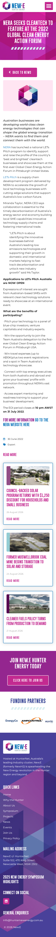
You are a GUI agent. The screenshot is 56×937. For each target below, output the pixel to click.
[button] (49, 6)
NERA (7, 147)
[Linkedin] (6, 901)
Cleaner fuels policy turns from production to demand (26, 621)
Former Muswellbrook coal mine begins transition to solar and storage (27, 562)
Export (11, 444)
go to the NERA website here (25, 422)
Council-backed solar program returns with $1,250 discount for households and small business (28, 497)
